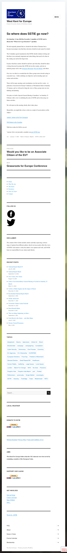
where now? (42, 136)
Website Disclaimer (12, 440)
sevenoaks (20, 375)
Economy (41, 349)
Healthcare (35, 360)
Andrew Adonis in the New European (17, 117)
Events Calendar (12, 538)
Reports (32, 136)
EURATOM (32, 353)
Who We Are (12, 184)
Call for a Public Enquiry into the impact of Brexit (22, 289)
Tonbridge (24, 379)
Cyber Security (12, 349)
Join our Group (11, 495)
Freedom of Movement (36, 357)
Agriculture (26, 342)
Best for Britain (38, 68)
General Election (12, 360)
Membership (10, 542)
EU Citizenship (22, 353)
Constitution (39, 346)
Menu (57, 17)
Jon (8, 136)
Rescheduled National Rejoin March (18, 294)
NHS (29, 368)
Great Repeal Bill (25, 360)
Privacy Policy (22, 440)
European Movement (27, 68)
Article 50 (34, 342)
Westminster (38, 379)
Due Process (32, 349)
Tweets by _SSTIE (12, 515)
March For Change (20, 368)
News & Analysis (24, 136)
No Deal (35, 368)
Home (10, 181)
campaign (20, 346)
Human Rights (11, 364)
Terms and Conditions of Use (35, 440)
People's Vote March (24, 371)
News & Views (12, 191)
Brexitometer (11, 346)
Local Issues (40, 364)
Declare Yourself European (15, 323)
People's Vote (11, 371)
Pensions (43, 368)
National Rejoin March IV (15, 267)
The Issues (11, 186)
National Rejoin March (14, 272)
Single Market (30, 375)
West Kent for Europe (19, 21)
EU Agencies (11, 353)
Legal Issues (30, 364)
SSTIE (37, 136)
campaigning (29, 346)
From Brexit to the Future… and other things (20, 318)
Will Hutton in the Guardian (14, 122)
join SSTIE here (35, 132)
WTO (46, 379)
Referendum (11, 375)
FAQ (8, 526)
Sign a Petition (11, 500)
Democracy (22, 349)
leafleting (21, 364)
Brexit (41, 342)
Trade (31, 379)
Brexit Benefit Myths (14, 308)
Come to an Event (12, 497)
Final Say (25, 357)
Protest (39, 371)
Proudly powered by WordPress (25, 548)
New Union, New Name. (15, 276)
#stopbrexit (10, 342)
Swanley (16, 379)
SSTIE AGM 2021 (13, 298)
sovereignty (40, 375)
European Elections (13, 357)
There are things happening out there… (19, 313)
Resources (11, 189)
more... (9, 502)
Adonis (18, 342)
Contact (10, 194)
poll (34, 371)
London (9, 368)
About (8, 530)
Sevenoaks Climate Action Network (18, 303)
